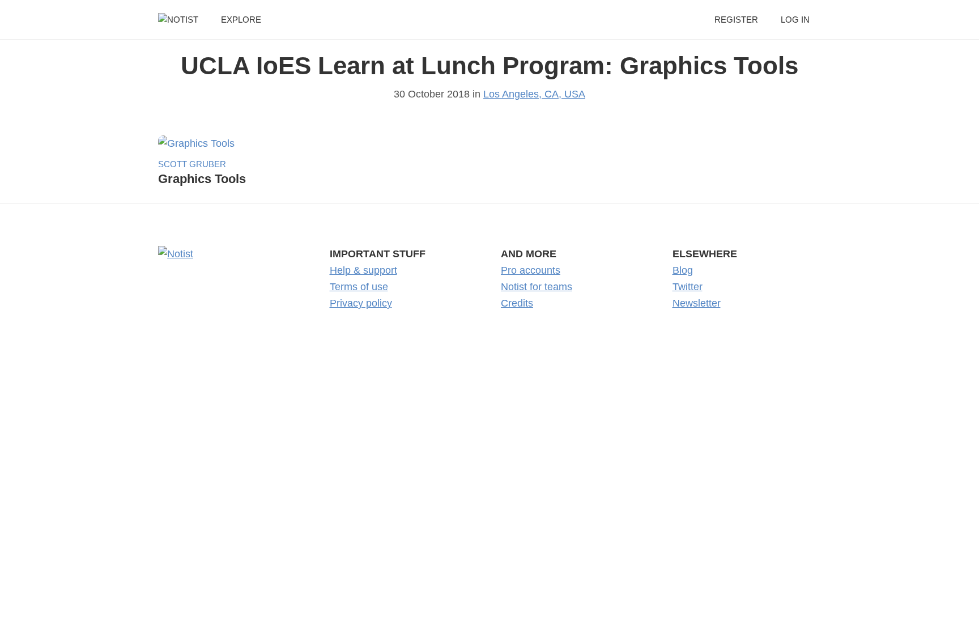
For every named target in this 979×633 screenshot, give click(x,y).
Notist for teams (536, 286)
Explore (241, 19)
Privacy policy (361, 303)
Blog (682, 270)
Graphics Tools (202, 179)
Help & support (363, 270)
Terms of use (359, 286)
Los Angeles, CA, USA (534, 94)
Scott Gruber (192, 164)
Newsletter (696, 303)
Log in (795, 19)
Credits (517, 303)
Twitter (687, 286)
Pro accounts (530, 270)
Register (736, 19)
